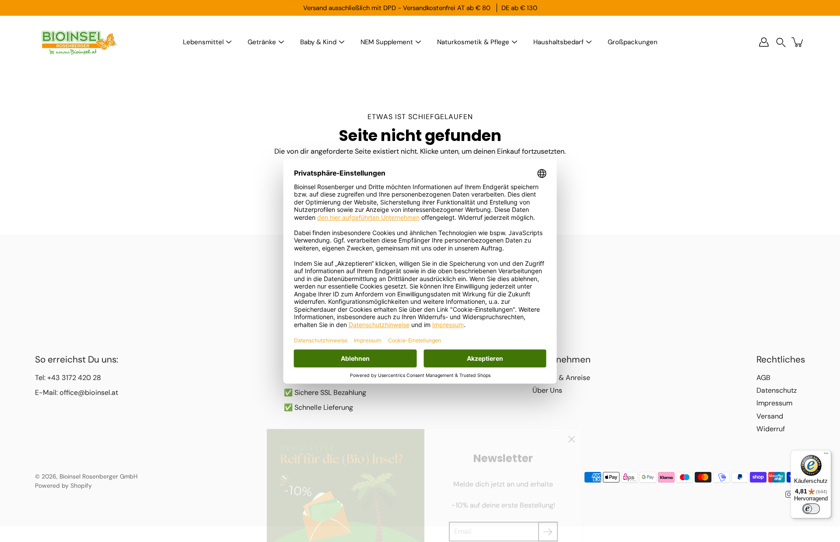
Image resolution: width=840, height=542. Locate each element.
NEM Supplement (386, 42)
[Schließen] (571, 418)
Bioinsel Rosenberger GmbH (98, 476)
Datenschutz (776, 390)
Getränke (262, 42)
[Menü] (826, 455)
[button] (781, 42)
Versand (769, 416)
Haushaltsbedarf (558, 42)
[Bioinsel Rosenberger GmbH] (78, 42)
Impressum (774, 403)
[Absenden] (548, 510)
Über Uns (547, 390)
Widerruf (770, 428)
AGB (763, 377)
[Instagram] (789, 494)
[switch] (811, 508)
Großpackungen (633, 42)
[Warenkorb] (798, 42)
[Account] (764, 42)
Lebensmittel (203, 42)
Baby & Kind (318, 42)
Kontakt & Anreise (561, 377)
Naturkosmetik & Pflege (473, 42)
